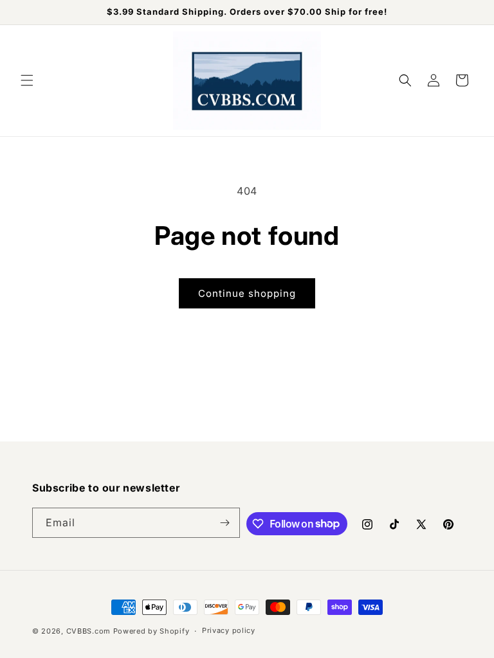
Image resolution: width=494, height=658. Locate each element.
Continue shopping (247, 293)
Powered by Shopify (151, 631)
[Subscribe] (225, 523)
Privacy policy (228, 630)
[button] (27, 80)
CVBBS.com (88, 631)
